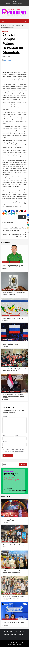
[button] (3, 211)
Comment (5, 416)
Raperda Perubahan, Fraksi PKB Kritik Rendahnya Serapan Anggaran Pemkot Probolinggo (13, 396)
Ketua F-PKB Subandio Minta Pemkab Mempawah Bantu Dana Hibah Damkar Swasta (12, 267)
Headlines (5, 31)
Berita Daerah (6, 515)
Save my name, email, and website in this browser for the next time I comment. (13, 450)
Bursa (4, 289)
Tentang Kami (14, 3)
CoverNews (10, 644)
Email (17, 435)
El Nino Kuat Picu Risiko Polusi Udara (12, 318)
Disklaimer (20, 3)
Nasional (14, 289)
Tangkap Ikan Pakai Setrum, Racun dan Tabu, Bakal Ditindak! (14, 228)
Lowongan (16, 5)
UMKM (16, 515)
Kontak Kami (23, 5)
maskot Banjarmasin (9, 220)
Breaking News (6, 261)
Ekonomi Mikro (13, 593)
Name (4, 435)
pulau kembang (9, 222)
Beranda (8, 3)
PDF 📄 (22, 217)
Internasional (11, 339)
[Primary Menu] (2, 21)
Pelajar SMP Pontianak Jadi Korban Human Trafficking (14, 234)
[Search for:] (10, 464)
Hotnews (17, 261)
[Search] (26, 21)
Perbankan (15, 541)
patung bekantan (18, 220)
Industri (9, 567)
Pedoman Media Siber (9, 5)
